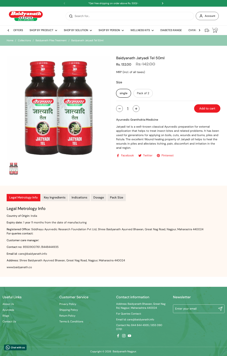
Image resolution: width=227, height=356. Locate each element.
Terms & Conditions (71, 321)
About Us (8, 304)
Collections (24, 40)
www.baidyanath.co (19, 267)
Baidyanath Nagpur (124, 351)
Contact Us (9, 321)
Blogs (5, 315)
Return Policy (67, 315)
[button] (119, 108)
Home (10, 40)
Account (210, 16)
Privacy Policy (67, 304)
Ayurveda (8, 310)
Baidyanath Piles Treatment (51, 40)
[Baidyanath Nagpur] (26, 16)
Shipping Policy (68, 310)
